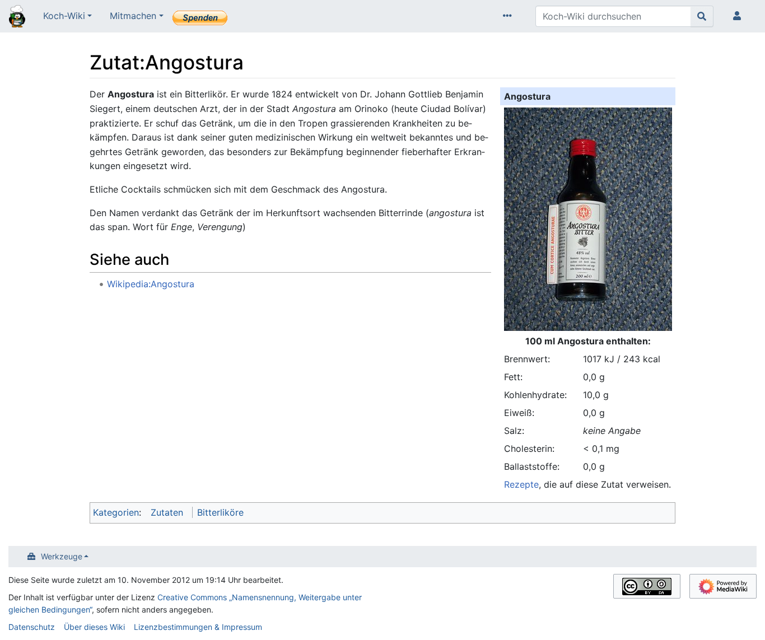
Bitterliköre (220, 512)
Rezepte (521, 484)
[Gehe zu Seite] (702, 16)
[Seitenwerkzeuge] (509, 16)
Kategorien (116, 512)
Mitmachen (133, 15)
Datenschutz (31, 627)
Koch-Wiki (64, 15)
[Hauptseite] (17, 17)
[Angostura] (588, 217)
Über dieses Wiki (94, 627)
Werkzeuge (61, 556)
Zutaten (167, 512)
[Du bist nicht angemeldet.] (739, 16)
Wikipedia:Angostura (150, 283)
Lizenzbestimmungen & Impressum (198, 627)
